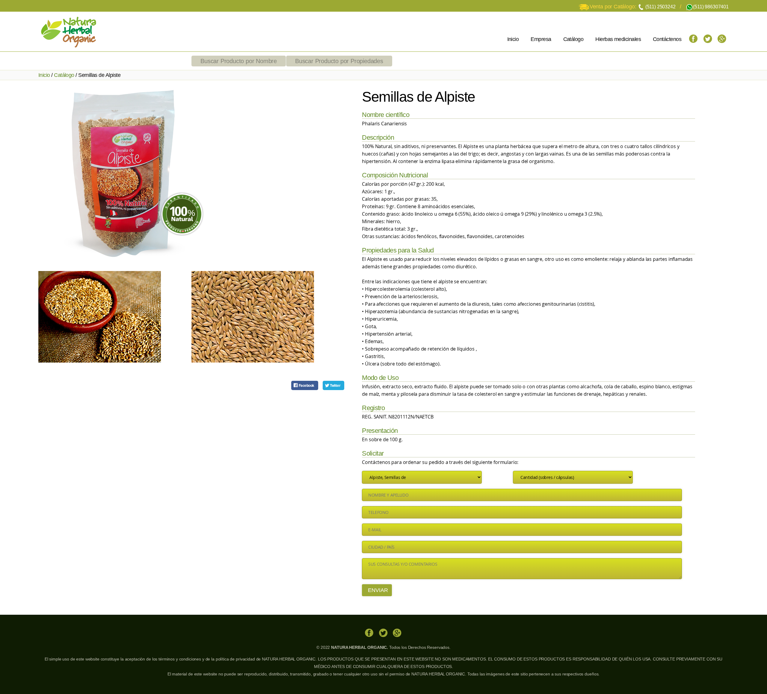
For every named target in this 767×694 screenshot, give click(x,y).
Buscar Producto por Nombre (238, 61)
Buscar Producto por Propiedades (339, 61)
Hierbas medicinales (618, 39)
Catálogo (573, 39)
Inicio (513, 39)
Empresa (541, 39)
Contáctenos (667, 39)
